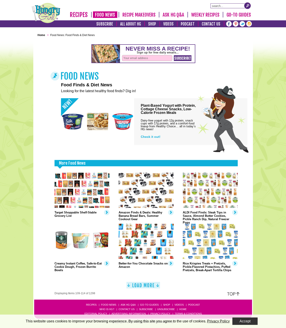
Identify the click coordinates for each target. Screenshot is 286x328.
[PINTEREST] (235, 23)
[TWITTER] (242, 23)
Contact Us (211, 24)
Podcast (188, 24)
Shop (152, 24)
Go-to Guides (149, 304)
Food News (105, 15)
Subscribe (104, 24)
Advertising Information (128, 313)
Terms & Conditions (188, 313)
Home (183, 309)
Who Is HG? (106, 309)
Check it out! (150, 136)
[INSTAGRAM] (249, 23)
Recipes (79, 15)
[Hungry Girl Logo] (46, 13)
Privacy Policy (160, 313)
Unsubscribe (166, 309)
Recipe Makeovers (139, 15)
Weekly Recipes (205, 15)
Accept (245, 321)
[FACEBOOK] (229, 23)
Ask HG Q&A (173, 15)
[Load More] (143, 287)
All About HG (130, 24)
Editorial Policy (95, 313)
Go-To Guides (239, 15)
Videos (168, 24)
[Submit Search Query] (247, 5)
